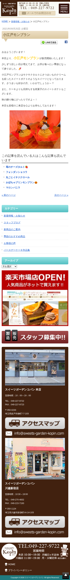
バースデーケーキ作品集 (17, 250)
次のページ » (61, 195)
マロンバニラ (13, 187)
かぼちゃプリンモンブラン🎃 (21, 182)
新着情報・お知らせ (20, 21)
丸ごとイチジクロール (18, 177)
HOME (5, 21)
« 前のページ (9, 195)
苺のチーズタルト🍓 (17, 166)
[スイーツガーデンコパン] (9, 14)
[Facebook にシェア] (66, 42)
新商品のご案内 (12, 229)
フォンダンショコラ (16, 172)
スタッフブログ (12, 222)
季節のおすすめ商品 (14, 236)
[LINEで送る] (49, 42)
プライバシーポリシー (20, 570)
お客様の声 (10, 243)
